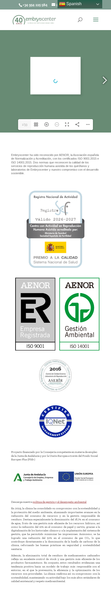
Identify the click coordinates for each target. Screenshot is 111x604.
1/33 (24, 124)
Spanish (73, 4)
